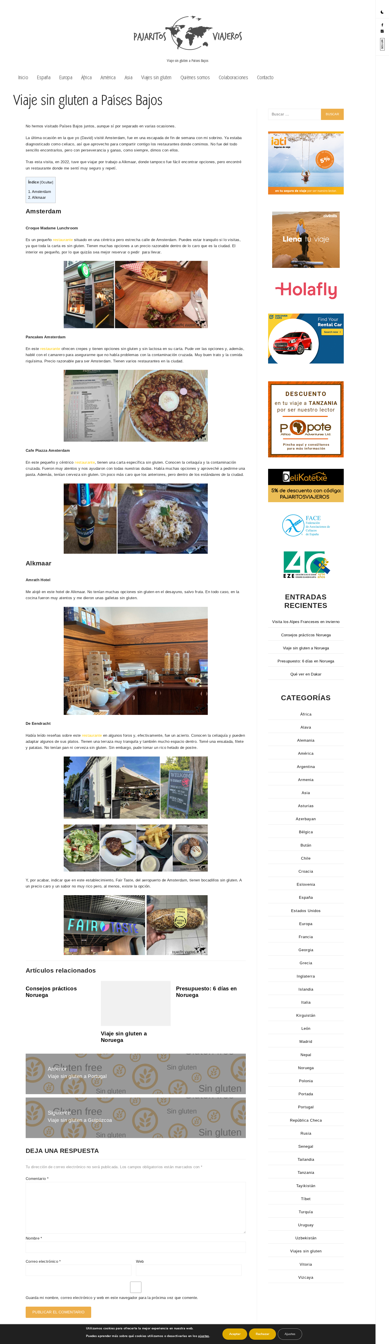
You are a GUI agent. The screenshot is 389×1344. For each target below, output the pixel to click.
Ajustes (290, 1334)
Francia (306, 937)
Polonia (306, 1081)
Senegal (305, 1146)
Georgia (306, 950)
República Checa (306, 1120)
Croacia (306, 871)
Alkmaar (37, 197)
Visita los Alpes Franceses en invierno (305, 622)
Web (140, 1261)
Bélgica (306, 832)
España (43, 77)
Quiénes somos (195, 77)
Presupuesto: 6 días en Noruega (306, 661)
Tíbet (306, 1199)
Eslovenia (306, 884)
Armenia (306, 780)
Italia (306, 1002)
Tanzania (306, 1172)
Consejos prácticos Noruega (306, 635)
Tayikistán (305, 1186)
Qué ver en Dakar (305, 674)
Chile (306, 858)
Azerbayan (306, 819)
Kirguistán (305, 1015)
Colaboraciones (233, 77)
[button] (382, 12)
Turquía (306, 1212)
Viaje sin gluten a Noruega (306, 648)
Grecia (306, 963)
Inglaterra (306, 976)
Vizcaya (305, 1277)
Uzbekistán (306, 1238)
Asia (128, 77)
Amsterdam (39, 192)
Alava (306, 727)
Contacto (265, 77)
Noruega (306, 1068)
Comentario (37, 1179)
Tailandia (306, 1159)
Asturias (306, 806)
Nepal (306, 1055)
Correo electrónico (43, 1261)
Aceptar (234, 1334)
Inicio (23, 77)
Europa (65, 77)
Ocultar (46, 182)
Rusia (306, 1133)
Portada (306, 1094)
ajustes (203, 1336)
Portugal (306, 1107)
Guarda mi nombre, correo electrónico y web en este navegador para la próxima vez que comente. (112, 1298)
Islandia (306, 989)
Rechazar (262, 1334)
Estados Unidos (306, 911)
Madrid (305, 1041)
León (305, 1028)
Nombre (34, 1238)
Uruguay (306, 1225)
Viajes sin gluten (156, 77)
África (86, 77)
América (108, 77)
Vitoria (306, 1264)
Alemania (305, 740)
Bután (306, 845)
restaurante (63, 240)
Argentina (306, 767)
